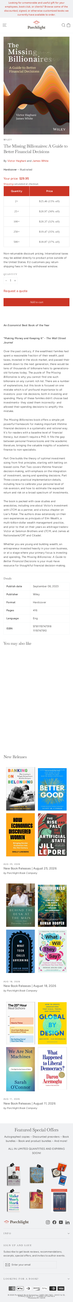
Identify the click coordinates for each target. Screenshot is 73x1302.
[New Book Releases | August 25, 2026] (36, 812)
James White (40, 160)
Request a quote (16, 291)
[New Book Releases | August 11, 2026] (36, 1047)
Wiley (8, 139)
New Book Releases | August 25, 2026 (30, 868)
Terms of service (45, 1296)
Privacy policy (25, 1296)
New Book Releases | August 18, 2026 (30, 986)
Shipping (8, 184)
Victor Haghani (16, 160)
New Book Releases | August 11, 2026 (30, 1103)
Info (7, 1233)
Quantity (10, 274)
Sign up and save (18, 1245)
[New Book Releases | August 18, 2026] (36, 929)
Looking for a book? (21, 1278)
